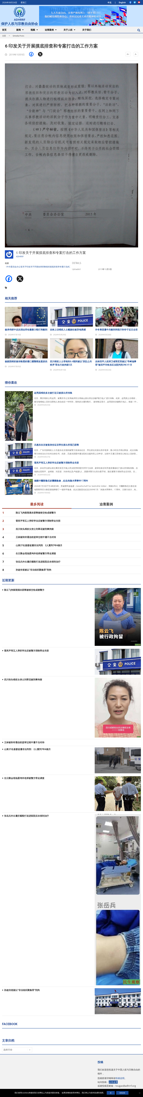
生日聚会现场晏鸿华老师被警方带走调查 (36, 553)
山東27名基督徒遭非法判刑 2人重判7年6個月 (39, 545)
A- (136, 54)
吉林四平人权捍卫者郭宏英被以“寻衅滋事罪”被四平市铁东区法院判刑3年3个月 (115, 363)
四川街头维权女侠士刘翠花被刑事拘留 (35, 528)
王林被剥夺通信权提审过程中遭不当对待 (36, 537)
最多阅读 (37, 504)
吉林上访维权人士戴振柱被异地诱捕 (68, 329)
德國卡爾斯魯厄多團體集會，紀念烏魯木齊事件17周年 (61, 480)
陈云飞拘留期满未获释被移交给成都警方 (36, 512)
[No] (139, 1093)
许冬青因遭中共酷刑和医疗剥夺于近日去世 (116, 329)
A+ (128, 54)
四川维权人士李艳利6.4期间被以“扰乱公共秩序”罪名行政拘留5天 (71, 363)
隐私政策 (122, 1093)
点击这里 (113, 1082)
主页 (4, 35)
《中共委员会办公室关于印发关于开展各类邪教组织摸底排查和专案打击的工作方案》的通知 (45, 266)
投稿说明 (119, 1078)
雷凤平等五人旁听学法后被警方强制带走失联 (56, 462)
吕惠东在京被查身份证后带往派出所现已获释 (56, 444)
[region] (83, 15)
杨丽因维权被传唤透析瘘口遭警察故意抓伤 (26, 361)
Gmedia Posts (18, 35)
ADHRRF (20, 256)
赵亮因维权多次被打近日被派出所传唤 (53, 392)
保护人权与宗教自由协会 (19, 23)
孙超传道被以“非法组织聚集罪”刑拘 (33, 569)
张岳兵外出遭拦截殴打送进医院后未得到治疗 (38, 561)
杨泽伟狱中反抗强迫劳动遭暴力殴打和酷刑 (26, 329)
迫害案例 (106, 504)
